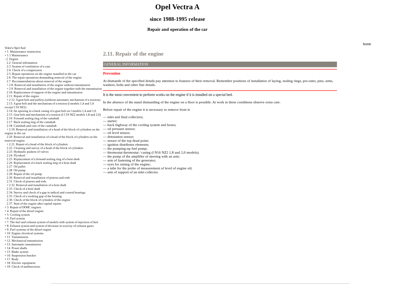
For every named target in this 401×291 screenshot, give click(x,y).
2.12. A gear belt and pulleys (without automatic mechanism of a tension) (54, 99)
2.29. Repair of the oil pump (24, 174)
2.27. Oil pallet (16, 166)
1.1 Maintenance (17, 55)
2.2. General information (22, 62)
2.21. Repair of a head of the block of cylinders (38, 144)
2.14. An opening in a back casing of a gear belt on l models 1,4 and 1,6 (51, 111)
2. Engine (12, 59)
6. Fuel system (16, 218)
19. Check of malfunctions (23, 266)
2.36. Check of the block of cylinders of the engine (38, 200)
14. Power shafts (17, 248)
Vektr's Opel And (15, 48)
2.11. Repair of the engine (23, 96)
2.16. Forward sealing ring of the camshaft (33, 118)
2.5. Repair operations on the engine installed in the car (41, 74)
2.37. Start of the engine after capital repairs (34, 203)
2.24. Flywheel (16, 155)
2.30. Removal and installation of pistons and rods (38, 177)
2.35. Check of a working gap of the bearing (34, 196)
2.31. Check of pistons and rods (26, 181)
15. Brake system (17, 251)
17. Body (13, 259)
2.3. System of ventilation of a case (28, 66)
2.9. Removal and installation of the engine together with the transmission (55, 88)
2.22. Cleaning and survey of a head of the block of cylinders (45, 148)
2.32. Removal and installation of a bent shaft (37, 185)
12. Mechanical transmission (25, 240)
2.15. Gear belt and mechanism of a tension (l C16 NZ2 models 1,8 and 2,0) (54, 114)
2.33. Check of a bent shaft (23, 188)
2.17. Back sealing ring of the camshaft (31, 122)
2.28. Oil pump (16, 170)
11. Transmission (17, 237)
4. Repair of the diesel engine (25, 211)
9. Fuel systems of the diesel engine (29, 229)
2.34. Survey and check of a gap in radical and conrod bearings (46, 192)
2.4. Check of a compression (24, 70)
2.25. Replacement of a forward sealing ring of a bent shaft (43, 159)
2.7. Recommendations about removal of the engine (39, 81)
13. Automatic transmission (24, 244)
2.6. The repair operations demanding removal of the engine (44, 77)
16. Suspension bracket (21, 255)
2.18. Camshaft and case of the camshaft (32, 125)
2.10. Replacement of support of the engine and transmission (45, 92)
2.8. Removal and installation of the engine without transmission (49, 85)
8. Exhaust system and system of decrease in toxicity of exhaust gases (50, 226)
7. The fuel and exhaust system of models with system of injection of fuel (52, 222)
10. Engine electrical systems (25, 233)
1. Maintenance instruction (24, 51)
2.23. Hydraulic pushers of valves (28, 151)
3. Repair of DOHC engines (24, 207)
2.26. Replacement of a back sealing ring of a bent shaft (41, 162)
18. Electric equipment (21, 263)
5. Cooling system (18, 214)
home (367, 44)
